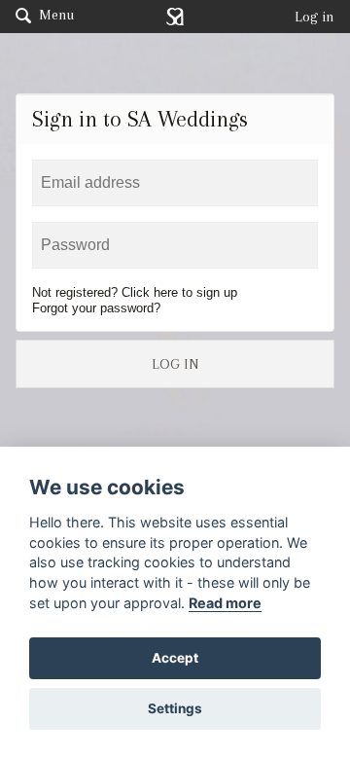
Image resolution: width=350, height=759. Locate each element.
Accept (175, 658)
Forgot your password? (96, 308)
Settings (175, 708)
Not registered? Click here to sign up (134, 292)
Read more (225, 603)
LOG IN (175, 364)
